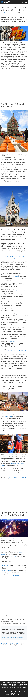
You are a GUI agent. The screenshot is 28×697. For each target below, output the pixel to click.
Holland (4, 613)
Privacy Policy (14, 691)
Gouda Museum (15, 276)
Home (3, 643)
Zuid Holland (22, 617)
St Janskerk (5, 565)
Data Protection (6, 691)
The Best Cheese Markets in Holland (16, 477)
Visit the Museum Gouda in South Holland (13, 623)
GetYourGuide (11, 341)
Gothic (9, 615)
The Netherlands (10, 617)
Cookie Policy (22, 691)
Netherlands (4, 12)
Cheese (4, 615)
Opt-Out (11, 693)
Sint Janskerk (13, 556)
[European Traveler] (5, 2)
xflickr (17, 617)
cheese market (8, 416)
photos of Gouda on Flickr (12, 575)
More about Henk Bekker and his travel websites (12, 637)
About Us (16, 693)
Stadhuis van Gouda (16, 539)
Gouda (13, 615)
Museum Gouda (6, 570)
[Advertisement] (14, 87)
